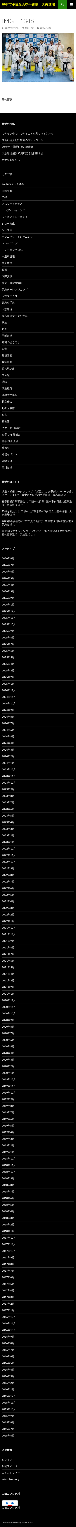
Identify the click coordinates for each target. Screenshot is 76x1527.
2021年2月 (8, 987)
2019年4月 (8, 1132)
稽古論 (6, 421)
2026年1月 (8, 604)
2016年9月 (8, 1336)
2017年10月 (9, 1250)
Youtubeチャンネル (13, 183)
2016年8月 (8, 1343)
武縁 (4, 381)
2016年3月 (8, 1376)
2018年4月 (8, 1211)
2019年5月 (8, 1125)
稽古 (4, 414)
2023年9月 (8, 789)
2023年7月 (8, 802)
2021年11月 (9, 934)
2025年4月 (8, 663)
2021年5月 (8, 967)
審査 (4, 328)
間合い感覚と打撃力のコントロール (22, 140)
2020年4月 (8, 1053)
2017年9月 (8, 1257)
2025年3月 (8, 670)
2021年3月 (8, 980)
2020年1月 (8, 1072)
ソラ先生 (7, 230)
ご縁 (4, 197)
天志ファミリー (11, 296)
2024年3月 (8, 749)
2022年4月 (8, 901)
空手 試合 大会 (10, 441)
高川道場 (7, 467)
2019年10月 (9, 1092)
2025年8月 (8, 637)
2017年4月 (8, 1290)
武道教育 (7, 388)
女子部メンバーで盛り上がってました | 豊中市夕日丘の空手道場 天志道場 (38, 493)
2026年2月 (8, 597)
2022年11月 (9, 855)
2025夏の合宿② (11, 521)
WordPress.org (10, 1479)
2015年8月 (8, 1422)
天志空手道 (8, 302)
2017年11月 (9, 1244)
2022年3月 (8, 907)
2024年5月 (8, 736)
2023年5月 (8, 815)
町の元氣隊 (8, 408)
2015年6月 (8, 1435)
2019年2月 (8, 1145)
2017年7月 (8, 1270)
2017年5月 (8, 1283)
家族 (4, 322)
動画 (4, 269)
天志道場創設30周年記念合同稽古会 (23, 153)
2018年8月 (8, 1184)
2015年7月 (8, 1428)
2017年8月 (8, 1264)
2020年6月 (8, 1039)
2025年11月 (9, 617)
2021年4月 (8, 973)
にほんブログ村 (11, 1507)
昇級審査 (7, 361)
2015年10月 (9, 1409)
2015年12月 (9, 1395)
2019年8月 (8, 1105)
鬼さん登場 (45, 28)
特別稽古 (7, 401)
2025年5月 (8, 657)
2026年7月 (8, 564)
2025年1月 (8, 683)
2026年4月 (8, 584)
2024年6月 (8, 729)
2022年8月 (8, 874)
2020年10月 (9, 1013)
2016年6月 (8, 1356)
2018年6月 (8, 1198)
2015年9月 (8, 1415)
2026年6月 (8, 571)
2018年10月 (9, 1171)
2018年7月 (8, 1191)
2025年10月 (9, 624)
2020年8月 (8, 1026)
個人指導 (7, 263)
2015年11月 (9, 1402)
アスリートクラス (12, 203)
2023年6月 (8, 808)
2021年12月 (9, 927)
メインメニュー (71, 4)
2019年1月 (8, 1151)
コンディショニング (13, 210)
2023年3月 (8, 828)
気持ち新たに (9, 511)
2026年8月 (8, 558)
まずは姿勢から (11, 159)
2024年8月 (8, 716)
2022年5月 (8, 894)
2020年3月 (8, 1059)
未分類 (6, 375)
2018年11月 (9, 1165)
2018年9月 (8, 1178)
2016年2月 (8, 1382)
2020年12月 (9, 1000)
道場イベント (9, 454)
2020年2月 (8, 1066)
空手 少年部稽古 (11, 434)
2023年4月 (8, 822)
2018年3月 (8, 1217)
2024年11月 (9, 696)
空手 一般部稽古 (11, 427)
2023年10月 (9, 782)
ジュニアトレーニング (15, 216)
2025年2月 (8, 677)
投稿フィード (9, 1466)
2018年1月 (8, 1231)
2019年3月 (8, 1138)
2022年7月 (8, 881)
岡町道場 (7, 335)
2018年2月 (8, 1224)
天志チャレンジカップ (15, 289)
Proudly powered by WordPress (17, 1522)
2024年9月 (8, 710)
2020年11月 (9, 1006)
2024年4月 (8, 743)
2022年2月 (8, 914)
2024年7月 (8, 723)
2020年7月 (8, 1033)
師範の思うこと (11, 342)
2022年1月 (8, 921)
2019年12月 (9, 1079)
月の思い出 (8, 368)
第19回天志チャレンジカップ (19, 531)
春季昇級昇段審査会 (13, 501)
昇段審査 (7, 355)
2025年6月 (8, 650)
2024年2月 (8, 756)
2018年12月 (9, 1158)
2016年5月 (8, 1362)
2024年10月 (9, 703)
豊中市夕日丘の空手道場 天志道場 (28, 4)
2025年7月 (8, 644)
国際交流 (7, 276)
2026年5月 (8, 578)
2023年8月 (8, 795)
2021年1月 (8, 993)
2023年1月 (8, 841)
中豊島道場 (8, 256)
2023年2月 (8, 835)
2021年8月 (8, 947)
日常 (4, 348)
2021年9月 (8, 940)
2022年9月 (8, 868)
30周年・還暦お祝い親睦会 (17, 146)
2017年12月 (9, 1237)
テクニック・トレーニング (17, 236)
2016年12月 (9, 1316)
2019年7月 (8, 1112)
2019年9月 (8, 1099)
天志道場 (7, 309)
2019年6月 (8, 1118)
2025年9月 (8, 630)
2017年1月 (8, 1310)
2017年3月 (8, 1297)
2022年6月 (8, 888)
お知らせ (7, 190)
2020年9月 (8, 1020)
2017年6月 (8, 1277)
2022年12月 (9, 848)
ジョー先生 (8, 223)
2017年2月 (8, 1303)
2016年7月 (8, 1349)
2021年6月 (8, 960)
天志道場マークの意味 (15, 315)
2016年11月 (9, 1323)
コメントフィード (12, 1472)
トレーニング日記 (12, 249)
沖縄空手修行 (9, 394)
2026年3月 (8, 591)
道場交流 (7, 460)
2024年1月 (8, 762)
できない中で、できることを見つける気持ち (27, 133)
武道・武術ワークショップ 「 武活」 (23, 491)
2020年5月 (8, 1046)
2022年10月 (9, 861)
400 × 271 (29, 28)
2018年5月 (8, 1204)
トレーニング (9, 243)
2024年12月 (9, 690)
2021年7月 (8, 954)
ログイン (7, 1459)
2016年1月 (8, 1389)
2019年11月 (9, 1085)
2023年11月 (9, 776)
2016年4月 (8, 1369)
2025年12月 (9, 611)
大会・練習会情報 (12, 282)
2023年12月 (9, 769)
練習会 (6, 447)
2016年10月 (9, 1330)
